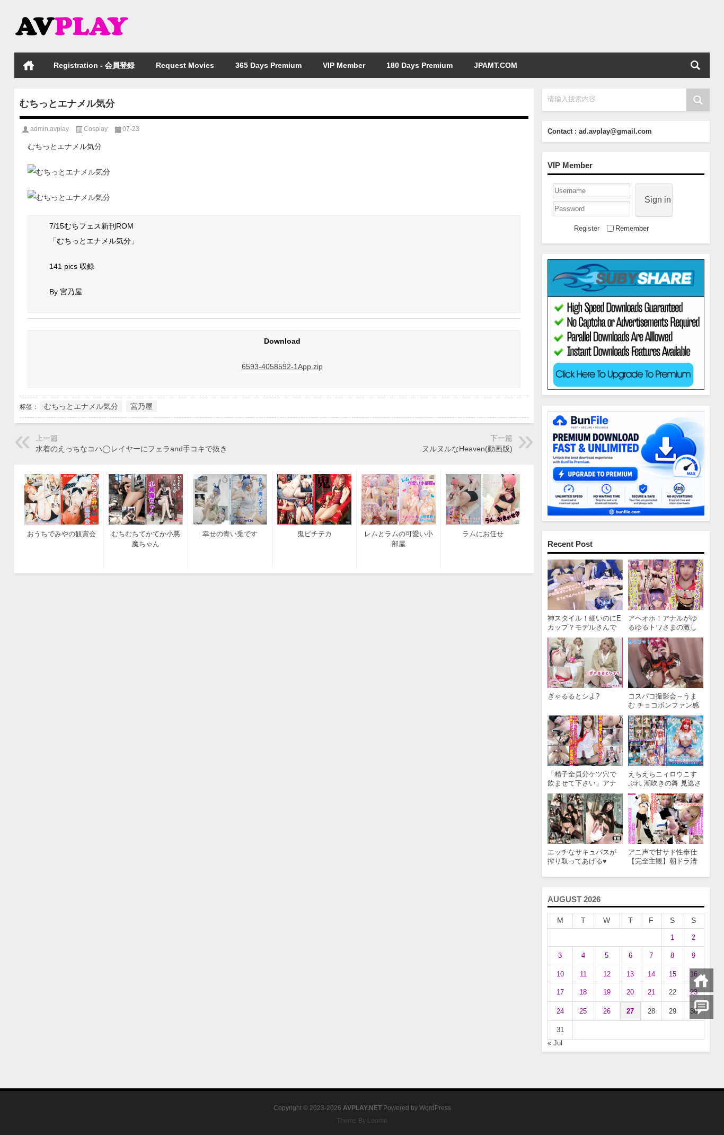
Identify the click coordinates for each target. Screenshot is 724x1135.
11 (583, 974)
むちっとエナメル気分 (81, 406)
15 (672, 974)
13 (630, 974)
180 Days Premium (419, 65)
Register (586, 228)
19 (607, 992)
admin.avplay (49, 129)
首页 (28, 65)
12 (607, 974)
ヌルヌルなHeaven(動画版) (467, 448)
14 (651, 974)
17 (560, 992)
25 (583, 1011)
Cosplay (96, 129)
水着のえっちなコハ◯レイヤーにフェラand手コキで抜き (131, 448)
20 (630, 992)
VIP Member (344, 65)
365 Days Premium (268, 65)
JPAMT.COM (495, 65)
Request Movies (185, 65)
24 (560, 1011)
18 (583, 992)
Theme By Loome (362, 1120)
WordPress (435, 1108)
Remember (632, 228)
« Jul (555, 1043)
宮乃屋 (141, 406)
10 (560, 974)
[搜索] (695, 65)
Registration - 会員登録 (94, 65)
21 (651, 992)
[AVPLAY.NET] (82, 14)
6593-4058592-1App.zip (282, 366)
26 (607, 1011)
